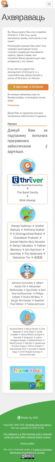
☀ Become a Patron (28, 87)
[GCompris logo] (6, 3)
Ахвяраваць (13, 105)
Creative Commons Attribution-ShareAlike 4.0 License (31, 451)
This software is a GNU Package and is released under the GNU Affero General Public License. (27, 436)
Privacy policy (27, 443)
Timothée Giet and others (38, 424)
